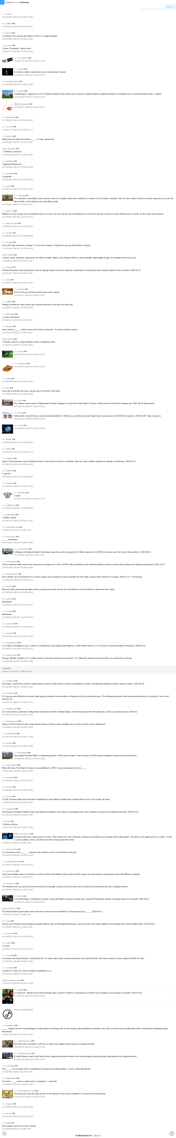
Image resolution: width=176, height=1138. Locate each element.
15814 (30, 636)
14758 (30, 983)
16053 (30, 283)
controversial (11, 765)
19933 (42, 428)
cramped (10, 933)
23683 (30, 567)
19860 (30, 542)
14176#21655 (19, 996)
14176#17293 (7, 827)
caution (9, 233)
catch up (9, 211)
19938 (30, 1107)
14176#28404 (7, 627)
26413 (30, 865)
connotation (11, 733)
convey (9, 787)
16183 (30, 1084)
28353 (30, 477)
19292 (30, 39)
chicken (21, 289)
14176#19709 (19, 1047)
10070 (42, 295)
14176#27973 (7, 51)
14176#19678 (19, 354)
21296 (30, 464)
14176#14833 (7, 715)
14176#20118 (7, 345)
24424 (30, 580)
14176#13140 (19, 97)
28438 (30, 236)
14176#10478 (19, 75)
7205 (29, 843)
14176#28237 (7, 26)
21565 (30, 486)
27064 (30, 189)
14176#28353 (7, 477)
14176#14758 (7, 983)
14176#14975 (7, 217)
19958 (30, 84)
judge (8, 1123)
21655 (42, 996)
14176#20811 (7, 927)
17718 (42, 61)
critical (8, 943)
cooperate (10, 809)
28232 (30, 180)
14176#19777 (7, 130)
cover (20, 896)
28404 (30, 627)
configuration (11, 709)
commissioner (12, 574)
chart (8, 280)
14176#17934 (7, 815)
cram (8, 921)
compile (9, 633)
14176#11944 (7, 687)
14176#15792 (19, 366)
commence (11, 536)
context (9, 743)
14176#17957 (7, 521)
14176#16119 (7, 332)
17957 (30, 521)
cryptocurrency (24, 1041)
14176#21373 (7, 949)
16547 (30, 204)
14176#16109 (7, 855)
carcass (9, 127)
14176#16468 (19, 406)
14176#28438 (7, 236)
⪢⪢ (13, 23)
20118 (30, 345)
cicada (21, 351)
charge (9, 267)
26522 (30, 226)
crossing (9, 955)
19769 (30, 890)
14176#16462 (19, 758)
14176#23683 (7, 567)
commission (23, 549)
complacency (11, 643)
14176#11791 (7, 273)
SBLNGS (16, 17)
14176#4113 (7, 914)
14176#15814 (7, 636)
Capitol (21, 91)
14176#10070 (19, 295)
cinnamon (22, 363)
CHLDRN (24, 17)
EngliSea (9, 2)
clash (8, 378)
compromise (11, 655)
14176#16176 (7, 452)
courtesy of (11, 871)
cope (8, 821)
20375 (30, 649)
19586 (30, 661)
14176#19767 (7, 877)
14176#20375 (7, 649)
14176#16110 (7, 320)
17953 (30, 1034)
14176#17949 (7, 737)
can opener (23, 58)
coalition (9, 458)
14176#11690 (7, 142)
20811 (30, 927)
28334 (30, 308)
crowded (9, 968)
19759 (42, 1059)
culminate (10, 1066)
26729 (42, 1097)
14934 (30, 802)
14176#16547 (7, 204)
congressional (12, 721)
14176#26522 (7, 226)
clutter (8, 449)
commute (10, 624)
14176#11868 (7, 155)
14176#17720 (19, 499)
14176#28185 (7, 790)
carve (8, 186)
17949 (30, 737)
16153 (30, 936)
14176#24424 (7, 580)
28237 (30, 26)
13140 (42, 97)
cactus (9, 14)
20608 (30, 592)
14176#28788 (7, 394)
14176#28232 (7, 180)
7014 (29, 530)
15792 (42, 366)
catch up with (11, 223)
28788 (30, 394)
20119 (30, 261)
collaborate (11, 505)
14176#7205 (7, 843)
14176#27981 (7, 1072)
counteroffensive (13, 861)
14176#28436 (7, 442)
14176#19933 (19, 428)
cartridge (10, 173)
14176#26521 (7, 780)
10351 (30, 974)
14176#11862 (19, 555)
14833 (30, 715)
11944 (30, 687)
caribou (9, 136)
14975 (30, 217)
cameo (9, 45)
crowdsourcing (14, 980)
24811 (42, 107)
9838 (29, 1129)
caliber (9, 23)
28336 (30, 167)
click (8, 388)
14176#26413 (7, 865)
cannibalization (12, 81)
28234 (30, 508)
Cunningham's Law (26, 1091)
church (10, 339)
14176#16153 (7, 936)
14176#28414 (7, 605)
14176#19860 (7, 542)
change (9, 242)
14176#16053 (7, 283)
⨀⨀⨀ (17, 104)
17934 (30, 815)
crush (20, 990)
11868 (30, 155)
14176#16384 (7, 771)
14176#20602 (7, 120)
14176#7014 (7, 530)
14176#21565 (7, 486)
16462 (42, 758)
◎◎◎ (4, 149)
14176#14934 (7, 802)
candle (21, 69)
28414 (30, 605)
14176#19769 (7, 890)
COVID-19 (12, 908)
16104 (30, 1116)
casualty (21, 195)
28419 (30, 617)
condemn (10, 681)
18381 (30, 17)
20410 (42, 902)
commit (9, 586)
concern (5, 671)
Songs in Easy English (23, 1009)
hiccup (9, 1113)
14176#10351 (7, 974)
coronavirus (25, 834)
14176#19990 (7, 961)
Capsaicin (24, 104)
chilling (9, 302)
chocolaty (10, 314)
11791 (30, 273)
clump (20, 425)
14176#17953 (7, 1034)
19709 (42, 1047)
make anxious (26, 671)
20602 (30, 120)
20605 (30, 727)
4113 (29, 914)
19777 (30, 130)
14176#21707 (7, 702)
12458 (30, 381)
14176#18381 (7, 17)
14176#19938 (7, 1107)
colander (21, 492)
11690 (30, 142)
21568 (30, 746)
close (20, 400)
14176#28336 (7, 167)
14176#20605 (7, 727)
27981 (30, 1072)
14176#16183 (7, 1084)
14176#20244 (19, 419)
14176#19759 (19, 1059)
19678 (42, 354)
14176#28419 (7, 617)
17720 (42, 499)
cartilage (9, 161)
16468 (42, 406)
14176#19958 (7, 84)
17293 (30, 827)
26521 (30, 780)
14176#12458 (7, 381)
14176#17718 (19, 61)
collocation (10, 515)
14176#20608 (7, 592)
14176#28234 (7, 508)
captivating (10, 117)
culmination (11, 1078)
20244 (42, 419)
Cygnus (9, 1104)
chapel (10, 255)
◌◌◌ (3, 14)
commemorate (12, 527)
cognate (9, 483)
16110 (30, 320)
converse (10, 777)
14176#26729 (19, 1097)
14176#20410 (19, 902)
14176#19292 (7, 39)
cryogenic (10, 1025)
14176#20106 (7, 248)
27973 (30, 51)
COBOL (9, 471)
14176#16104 (7, 1116)
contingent (22, 753)
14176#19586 (7, 661)
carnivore (12, 149)
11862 (42, 555)
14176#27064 (7, 189)
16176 (30, 452)
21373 (30, 949)
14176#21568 (7, 746)
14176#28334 (7, 308)
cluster (9, 439)
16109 (30, 855)
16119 (30, 332)
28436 (30, 442)
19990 (30, 961)
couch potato (11, 849)
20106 (30, 248)
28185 (30, 790)
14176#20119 (7, 261)
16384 (30, 771)
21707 (30, 702)
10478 (42, 75)
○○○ (3, 23)
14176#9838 (7, 1129)
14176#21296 (7, 464)
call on (9, 33)
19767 (30, 877)
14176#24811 (19, 107)
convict (9, 796)
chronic (9, 326)
